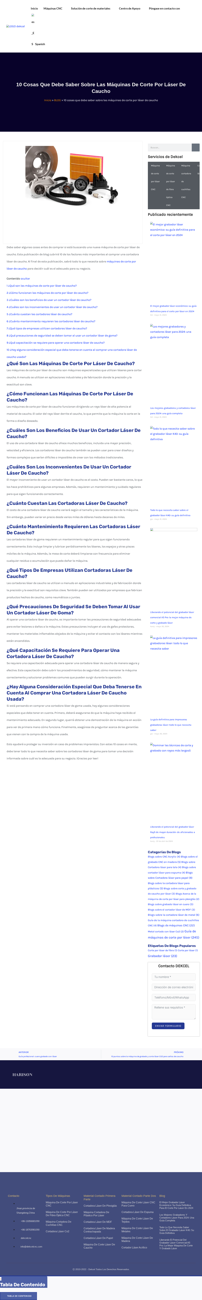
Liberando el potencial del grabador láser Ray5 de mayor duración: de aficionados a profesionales (172, 832)
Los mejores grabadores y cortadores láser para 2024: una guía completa (176, 1217)
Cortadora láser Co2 (57, 1231)
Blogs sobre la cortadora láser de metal (173, 914)
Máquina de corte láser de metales (137, 1230)
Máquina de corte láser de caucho (99, 1246)
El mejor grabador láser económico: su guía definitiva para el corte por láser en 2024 (176, 1205)
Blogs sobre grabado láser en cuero (170, 904)
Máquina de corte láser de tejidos (137, 1220)
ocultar (25, 278)
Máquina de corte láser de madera (137, 1239)
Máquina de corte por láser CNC (155, 177)
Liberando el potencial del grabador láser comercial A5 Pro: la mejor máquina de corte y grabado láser (172, 617)
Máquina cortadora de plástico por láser (96, 1214)
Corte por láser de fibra (162, 950)
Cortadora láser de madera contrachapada (99, 1230)
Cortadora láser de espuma (138, 1212)
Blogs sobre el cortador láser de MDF (171, 909)
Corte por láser (188, 950)
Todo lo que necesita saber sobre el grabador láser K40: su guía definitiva (176, 1230)
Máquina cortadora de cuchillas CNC (186, 181)
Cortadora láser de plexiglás (100, 1205)
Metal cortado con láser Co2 (166, 931)
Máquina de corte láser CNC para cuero (138, 1204)
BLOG (57, 100)
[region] (101, 1130)
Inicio (47, 100)
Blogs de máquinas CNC (176, 925)
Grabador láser (162, 956)
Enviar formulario (168, 1025)
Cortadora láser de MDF (98, 1222)
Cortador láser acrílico (134, 1247)
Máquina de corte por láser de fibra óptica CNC (170, 185)
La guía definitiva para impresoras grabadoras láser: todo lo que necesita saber (170, 725)
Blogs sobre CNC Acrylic (164, 856)
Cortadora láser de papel (98, 1238)
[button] (63, 8)
